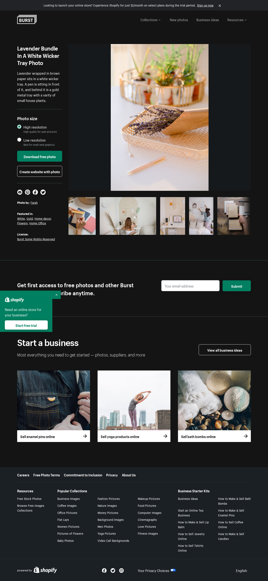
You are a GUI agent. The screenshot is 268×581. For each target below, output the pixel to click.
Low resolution (34, 140)
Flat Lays (63, 519)
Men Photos (105, 526)
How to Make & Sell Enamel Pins (231, 512)
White (21, 218)
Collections (148, 19)
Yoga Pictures (107, 533)
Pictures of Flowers (70, 533)
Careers (23, 474)
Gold (30, 218)
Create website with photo (39, 171)
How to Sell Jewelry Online (191, 536)
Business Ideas (188, 498)
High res (127, 230)
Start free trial (26, 325)
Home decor (43, 218)
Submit (236, 286)
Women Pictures (68, 526)
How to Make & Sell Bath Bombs (234, 501)
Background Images (111, 519)
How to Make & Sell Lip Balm (193, 524)
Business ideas (207, 19)
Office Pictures (67, 512)
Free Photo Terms (46, 474)
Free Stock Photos (29, 498)
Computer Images (149, 512)
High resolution (35, 127)
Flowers (22, 223)
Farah (34, 202)
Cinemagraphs (147, 519)
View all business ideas (224, 349)
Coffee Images (67, 505)
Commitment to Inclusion (83, 474)
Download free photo (40, 156)
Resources (235, 19)
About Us (129, 474)
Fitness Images (148, 533)
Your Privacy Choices (153, 570)
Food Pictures (147, 505)
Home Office (37, 223)
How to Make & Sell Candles (231, 536)
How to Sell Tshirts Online (190, 547)
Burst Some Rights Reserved (36, 239)
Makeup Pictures (149, 498)
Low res (84, 230)
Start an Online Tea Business (190, 512)
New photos (179, 19)
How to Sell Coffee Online (230, 524)
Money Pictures (108, 512)
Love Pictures (147, 526)
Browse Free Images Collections (30, 507)
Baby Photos (65, 540)
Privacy (112, 474)
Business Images (68, 498)
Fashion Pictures (109, 498)
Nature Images (107, 505)
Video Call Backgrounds (113, 540)
